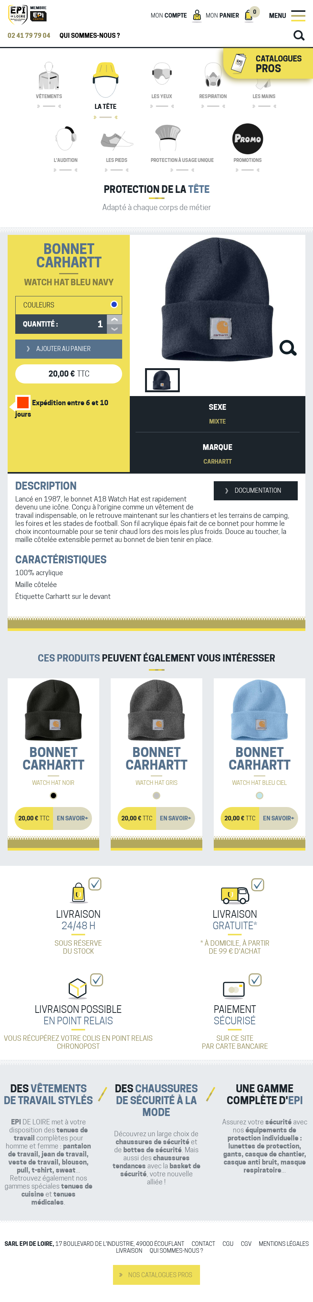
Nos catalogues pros (160, 1275)
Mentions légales (284, 1244)
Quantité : (40, 324)
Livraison (129, 1251)
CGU (228, 1244)
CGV (246, 1244)
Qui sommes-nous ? (90, 35)
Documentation (258, 490)
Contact (203, 1244)
